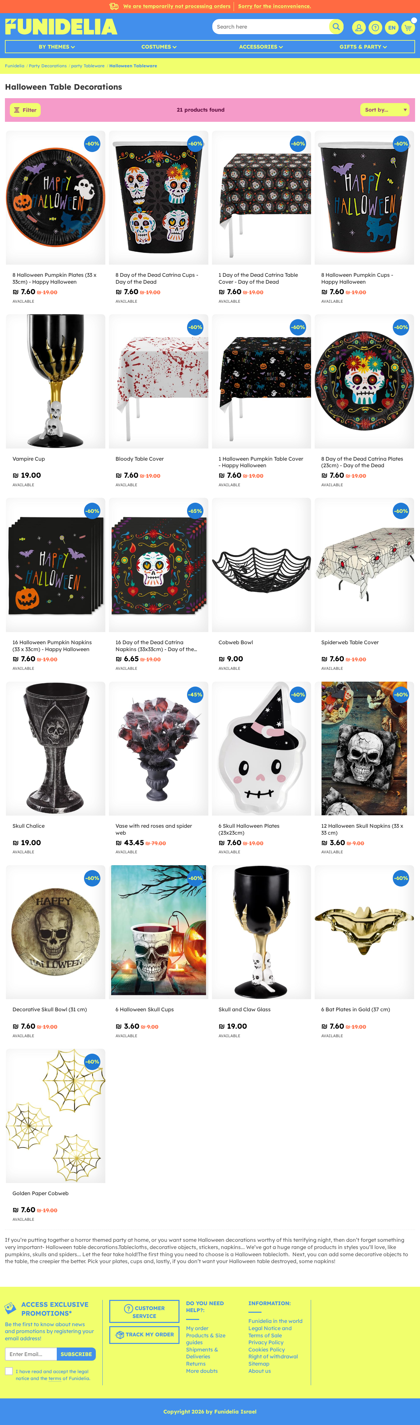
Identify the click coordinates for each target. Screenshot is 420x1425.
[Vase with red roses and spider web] (158, 749)
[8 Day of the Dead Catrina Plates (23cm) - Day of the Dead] (364, 381)
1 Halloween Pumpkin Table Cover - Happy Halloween (261, 462)
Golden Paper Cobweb (40, 1193)
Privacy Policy (266, 1342)
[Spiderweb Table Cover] (364, 565)
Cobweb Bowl (236, 642)
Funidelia (14, 65)
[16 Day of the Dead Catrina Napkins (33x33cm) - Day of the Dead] (158, 565)
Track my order (149, 1334)
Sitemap (258, 1363)
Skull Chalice (28, 825)
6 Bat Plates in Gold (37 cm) (355, 1009)
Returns (196, 1363)
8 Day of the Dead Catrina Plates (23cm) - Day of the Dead (362, 462)
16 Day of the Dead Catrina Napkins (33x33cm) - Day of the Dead (155, 646)
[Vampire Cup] (55, 381)
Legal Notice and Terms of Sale (270, 1332)
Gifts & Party (360, 46)
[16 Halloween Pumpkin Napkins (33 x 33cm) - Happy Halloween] (55, 565)
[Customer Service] (375, 27)
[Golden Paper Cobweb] (55, 1116)
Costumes (156, 46)
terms (55, 1378)
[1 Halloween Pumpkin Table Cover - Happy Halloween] (261, 381)
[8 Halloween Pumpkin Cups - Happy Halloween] (364, 198)
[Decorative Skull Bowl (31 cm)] (55, 932)
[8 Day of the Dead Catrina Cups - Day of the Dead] (158, 198)
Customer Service (149, 1312)
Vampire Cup (28, 458)
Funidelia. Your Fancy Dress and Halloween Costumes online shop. (61, 26)
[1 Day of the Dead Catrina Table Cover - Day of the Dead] (261, 198)
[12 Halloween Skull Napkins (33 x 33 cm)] (364, 749)
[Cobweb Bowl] (261, 565)
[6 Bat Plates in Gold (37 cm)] (364, 932)
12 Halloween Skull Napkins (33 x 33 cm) (362, 829)
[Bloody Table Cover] (158, 381)
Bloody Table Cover (140, 458)
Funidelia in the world (275, 1321)
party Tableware (88, 65)
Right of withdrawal (273, 1356)
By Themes (54, 46)
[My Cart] (408, 27)
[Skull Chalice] (55, 749)
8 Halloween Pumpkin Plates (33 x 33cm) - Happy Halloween (54, 278)
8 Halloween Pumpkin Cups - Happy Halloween (357, 278)
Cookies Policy (266, 1349)
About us (259, 1371)
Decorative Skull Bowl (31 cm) (49, 1009)
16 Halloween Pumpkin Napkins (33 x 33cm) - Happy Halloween (52, 645)
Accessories (258, 46)
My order (197, 1328)
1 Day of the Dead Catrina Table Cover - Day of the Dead (258, 278)
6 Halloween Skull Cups (145, 1009)
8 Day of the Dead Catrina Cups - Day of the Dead (157, 278)
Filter (29, 110)
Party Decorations (48, 65)
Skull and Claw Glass (245, 1009)
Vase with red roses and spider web (154, 829)
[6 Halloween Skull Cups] (158, 932)
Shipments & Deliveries (202, 1353)
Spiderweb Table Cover (350, 642)
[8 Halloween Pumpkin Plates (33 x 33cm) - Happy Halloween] (55, 198)
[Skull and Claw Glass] (261, 932)
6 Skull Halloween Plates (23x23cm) (249, 829)
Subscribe (76, 1354)
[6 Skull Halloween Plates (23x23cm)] (261, 749)
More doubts (202, 1371)
